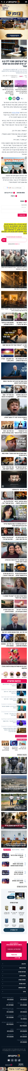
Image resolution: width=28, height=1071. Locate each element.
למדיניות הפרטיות (11, 244)
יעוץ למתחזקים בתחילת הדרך (22, 1010)
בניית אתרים (21, 1066)
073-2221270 (10, 1032)
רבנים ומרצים (22, 985)
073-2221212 (10, 1000)
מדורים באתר (22, 969)
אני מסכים (13, 244)
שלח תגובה (22, 215)
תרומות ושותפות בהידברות (7, 998)
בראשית (13, 196)
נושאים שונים (22, 981)
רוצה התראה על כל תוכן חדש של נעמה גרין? (14, 237)
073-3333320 (10, 1013)
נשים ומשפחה (22, 989)
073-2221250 (10, 1038)
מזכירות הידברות (23, 998)
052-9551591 (23, 1027)
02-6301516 (24, 1020)
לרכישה (11, 898)
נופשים (11, 1030)
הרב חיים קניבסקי (8, 193)
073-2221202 (23, 1043)
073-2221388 (23, 1006)
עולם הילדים (23, 977)
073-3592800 (9, 1006)
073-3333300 (10, 1018)
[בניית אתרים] (21, 1065)
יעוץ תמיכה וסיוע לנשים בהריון (22, 1023)
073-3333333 (23, 1038)
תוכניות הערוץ (22, 973)
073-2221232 (23, 1013)
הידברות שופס (10, 1035)
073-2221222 (23, 1000)
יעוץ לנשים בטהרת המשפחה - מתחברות (22, 1017)
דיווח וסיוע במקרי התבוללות (7, 1023)
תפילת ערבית (15, 112)
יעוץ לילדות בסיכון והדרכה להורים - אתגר (7, 1010)
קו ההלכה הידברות (9, 1016)
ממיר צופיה (24, 1035)
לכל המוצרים (14, 931)
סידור (24, 993)
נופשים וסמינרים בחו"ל (22, 1041)
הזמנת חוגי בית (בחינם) (22, 1030)
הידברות (24, 965)
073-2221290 (23, 1032)
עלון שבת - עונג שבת (22, 1004)
